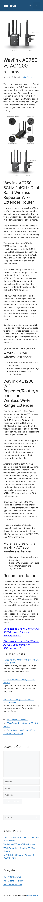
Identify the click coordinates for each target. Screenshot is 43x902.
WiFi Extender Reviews (17, 720)
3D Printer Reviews (12, 877)
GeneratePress (33, 895)
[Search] (36, 817)
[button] (30, 5)
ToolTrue (9, 5)
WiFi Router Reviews (12, 885)
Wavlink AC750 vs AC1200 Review (19, 844)
